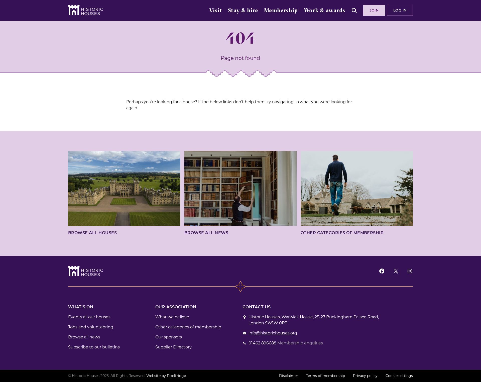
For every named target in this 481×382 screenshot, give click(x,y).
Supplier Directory (173, 347)
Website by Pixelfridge (166, 375)
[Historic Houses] (85, 10)
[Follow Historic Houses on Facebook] (382, 271)
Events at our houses (89, 317)
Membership (281, 11)
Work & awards (324, 11)
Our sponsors (168, 337)
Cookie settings (399, 375)
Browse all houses (92, 232)
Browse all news (206, 232)
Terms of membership (325, 375)
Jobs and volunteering (90, 327)
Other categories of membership (342, 232)
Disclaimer (288, 375)
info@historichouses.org (273, 333)
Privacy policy (365, 375)
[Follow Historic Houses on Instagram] (410, 271)
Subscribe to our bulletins (94, 347)
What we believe (172, 317)
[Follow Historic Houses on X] (396, 271)
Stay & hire (243, 11)
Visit (215, 11)
